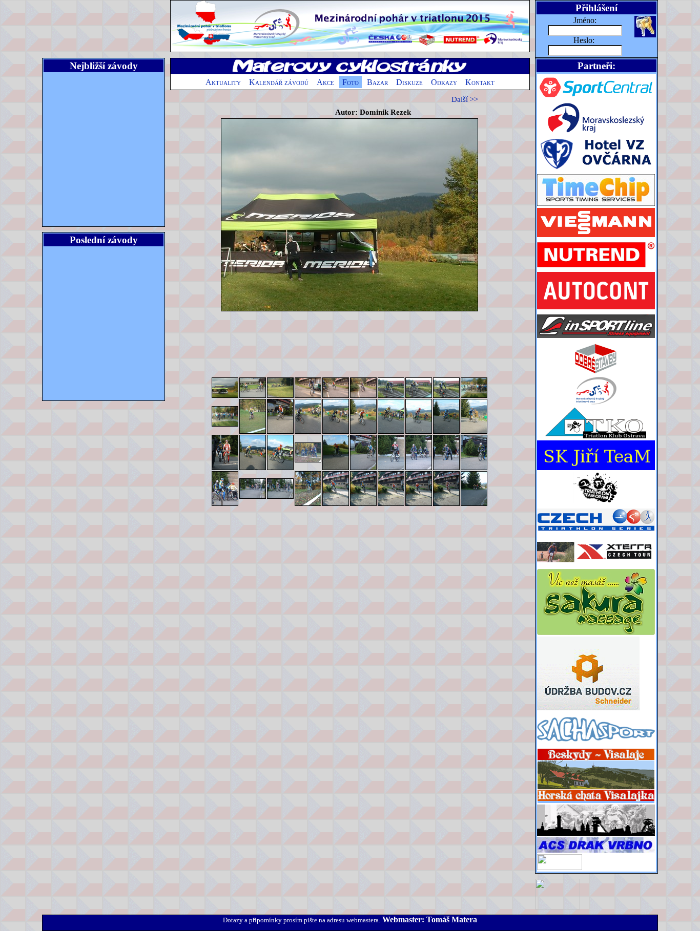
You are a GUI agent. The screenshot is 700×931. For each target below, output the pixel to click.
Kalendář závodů (278, 82)
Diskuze (409, 82)
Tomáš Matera (451, 919)
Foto (350, 82)
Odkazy (444, 82)
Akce (325, 82)
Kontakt (480, 82)
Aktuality (223, 82)
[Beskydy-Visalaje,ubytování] (596, 801)
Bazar (377, 82)
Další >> (464, 99)
